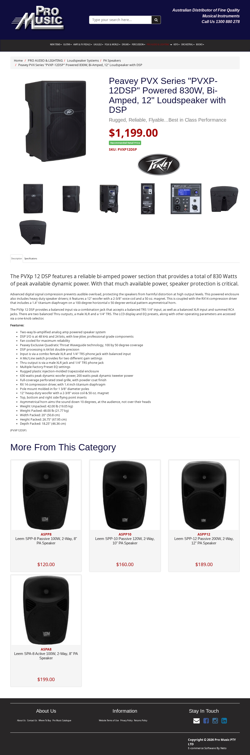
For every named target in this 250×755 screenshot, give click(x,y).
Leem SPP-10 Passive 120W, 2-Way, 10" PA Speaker (125, 541)
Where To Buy (45, 720)
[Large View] (33, 198)
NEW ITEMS (55, 44)
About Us (21, 720)
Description (16, 258)
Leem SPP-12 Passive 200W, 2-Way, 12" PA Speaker (204, 541)
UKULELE (98, 44)
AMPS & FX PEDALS (82, 44)
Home (18, 60)
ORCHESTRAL (187, 44)
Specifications (30, 258)
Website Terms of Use (109, 720)
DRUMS (125, 44)
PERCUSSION (138, 44)
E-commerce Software (202, 748)
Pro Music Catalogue (61, 720)
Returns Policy (140, 720)
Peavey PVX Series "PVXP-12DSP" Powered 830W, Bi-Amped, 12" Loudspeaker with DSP (80, 65)
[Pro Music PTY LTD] (38, 17)
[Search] (156, 20)
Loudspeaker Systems (83, 60)
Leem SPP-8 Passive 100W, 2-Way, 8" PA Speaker (46, 541)
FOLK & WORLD (112, 44)
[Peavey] (174, 164)
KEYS (176, 44)
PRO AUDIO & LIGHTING (158, 44)
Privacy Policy (126, 720)
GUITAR (67, 44)
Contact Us (32, 720)
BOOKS (199, 44)
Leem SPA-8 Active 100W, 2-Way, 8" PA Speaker (46, 656)
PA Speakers (112, 60)
